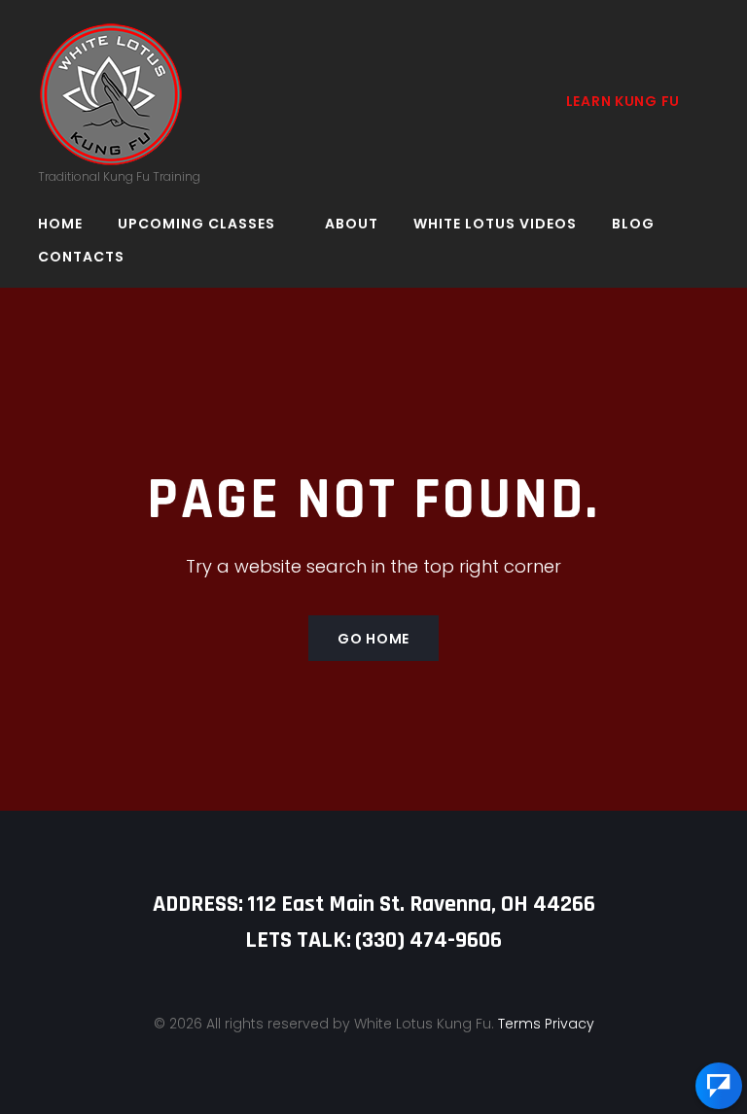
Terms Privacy (546, 1023)
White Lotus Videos (495, 223)
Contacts (81, 256)
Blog (633, 223)
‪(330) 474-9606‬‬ (428, 940)
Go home (373, 638)
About (351, 223)
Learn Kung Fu (623, 101)
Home (60, 223)
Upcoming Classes (196, 223)
